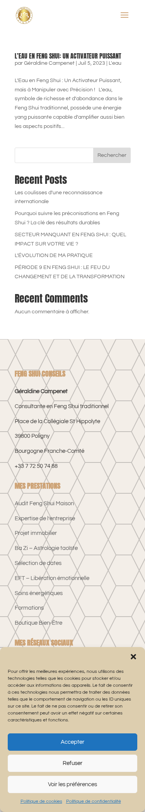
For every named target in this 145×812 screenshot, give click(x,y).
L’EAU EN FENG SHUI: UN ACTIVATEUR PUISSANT (68, 56)
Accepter (72, 742)
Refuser (72, 763)
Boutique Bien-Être (38, 623)
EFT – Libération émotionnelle (52, 578)
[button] (133, 657)
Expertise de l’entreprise (45, 518)
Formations (29, 608)
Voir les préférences (72, 784)
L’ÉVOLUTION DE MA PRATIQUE (54, 255)
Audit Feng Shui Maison (44, 503)
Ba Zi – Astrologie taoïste (46, 548)
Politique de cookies (41, 801)
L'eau (115, 63)
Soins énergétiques (39, 593)
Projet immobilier (36, 533)
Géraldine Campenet (49, 63)
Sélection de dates (38, 563)
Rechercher (111, 155)
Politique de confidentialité (93, 801)
